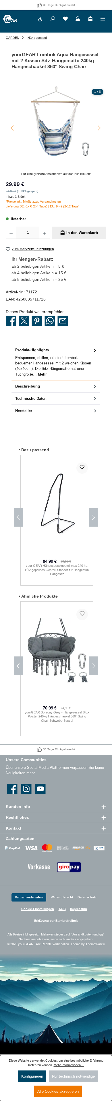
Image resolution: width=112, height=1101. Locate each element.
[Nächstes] (99, 128)
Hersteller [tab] (23, 411)
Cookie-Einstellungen (37, 909)
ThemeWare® (95, 944)
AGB (62, 909)
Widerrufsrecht (62, 897)
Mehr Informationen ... (69, 1065)
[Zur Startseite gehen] (10, 19)
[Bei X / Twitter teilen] (24, 321)
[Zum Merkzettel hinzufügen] (82, 468)
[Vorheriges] (13, 128)
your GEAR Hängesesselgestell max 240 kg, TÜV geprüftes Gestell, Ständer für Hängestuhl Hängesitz (56, 570)
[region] (56, 131)
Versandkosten (82, 934)
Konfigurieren (32, 1076)
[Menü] (102, 19)
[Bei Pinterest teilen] (36, 321)
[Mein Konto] (78, 19)
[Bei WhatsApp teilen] (49, 321)
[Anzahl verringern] (11, 233)
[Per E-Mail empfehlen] (62, 321)
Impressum (78, 909)
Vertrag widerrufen (29, 897)
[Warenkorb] (90, 19)
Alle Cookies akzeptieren (58, 1091)
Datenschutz (87, 897)
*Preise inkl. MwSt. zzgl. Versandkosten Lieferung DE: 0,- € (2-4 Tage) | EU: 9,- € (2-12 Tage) (43, 204)
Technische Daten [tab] (31, 398)
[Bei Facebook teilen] (11, 321)
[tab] (55, 362)
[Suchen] (53, 19)
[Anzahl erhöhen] (44, 233)
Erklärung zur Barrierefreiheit (56, 920)
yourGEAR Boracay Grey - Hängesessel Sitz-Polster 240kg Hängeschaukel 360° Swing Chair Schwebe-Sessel (57, 716)
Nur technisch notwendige (73, 1076)
